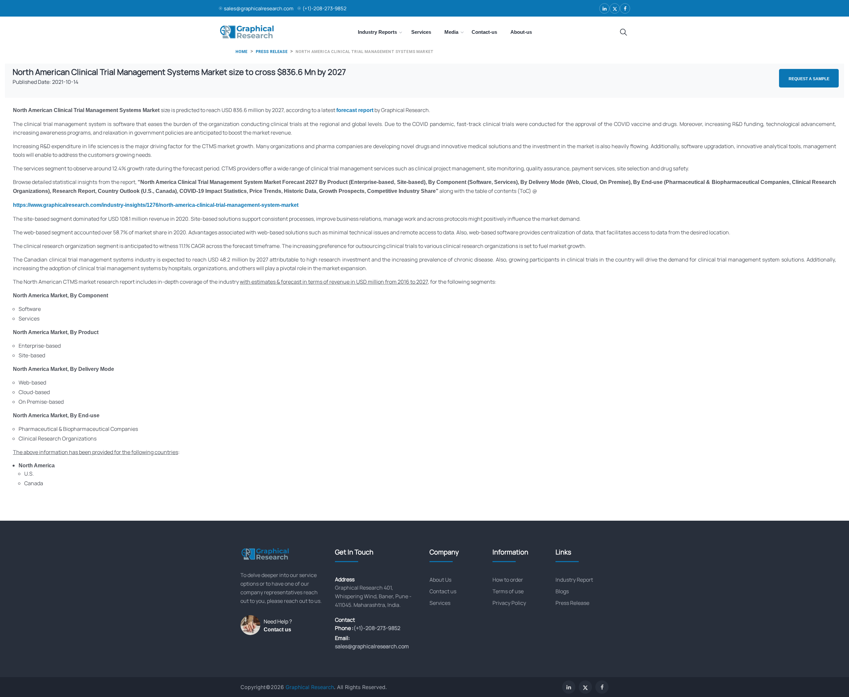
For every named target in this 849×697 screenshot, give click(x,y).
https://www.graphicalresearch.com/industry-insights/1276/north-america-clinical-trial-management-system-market (155, 205)
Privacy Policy (509, 603)
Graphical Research (310, 687)
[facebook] (625, 8)
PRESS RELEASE (272, 51)
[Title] (623, 32)
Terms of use (508, 591)
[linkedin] (604, 8)
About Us (440, 579)
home (241, 51)
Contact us (277, 629)
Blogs (562, 591)
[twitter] (615, 8)
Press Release (572, 603)
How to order (507, 579)
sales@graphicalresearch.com (259, 8)
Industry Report (574, 579)
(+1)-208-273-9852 (324, 8)
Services (439, 603)
